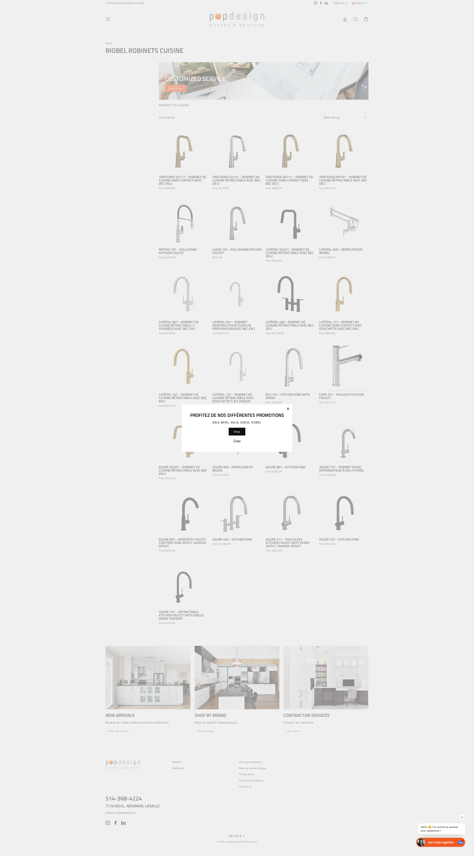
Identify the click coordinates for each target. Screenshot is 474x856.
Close (237, 440)
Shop (237, 431)
